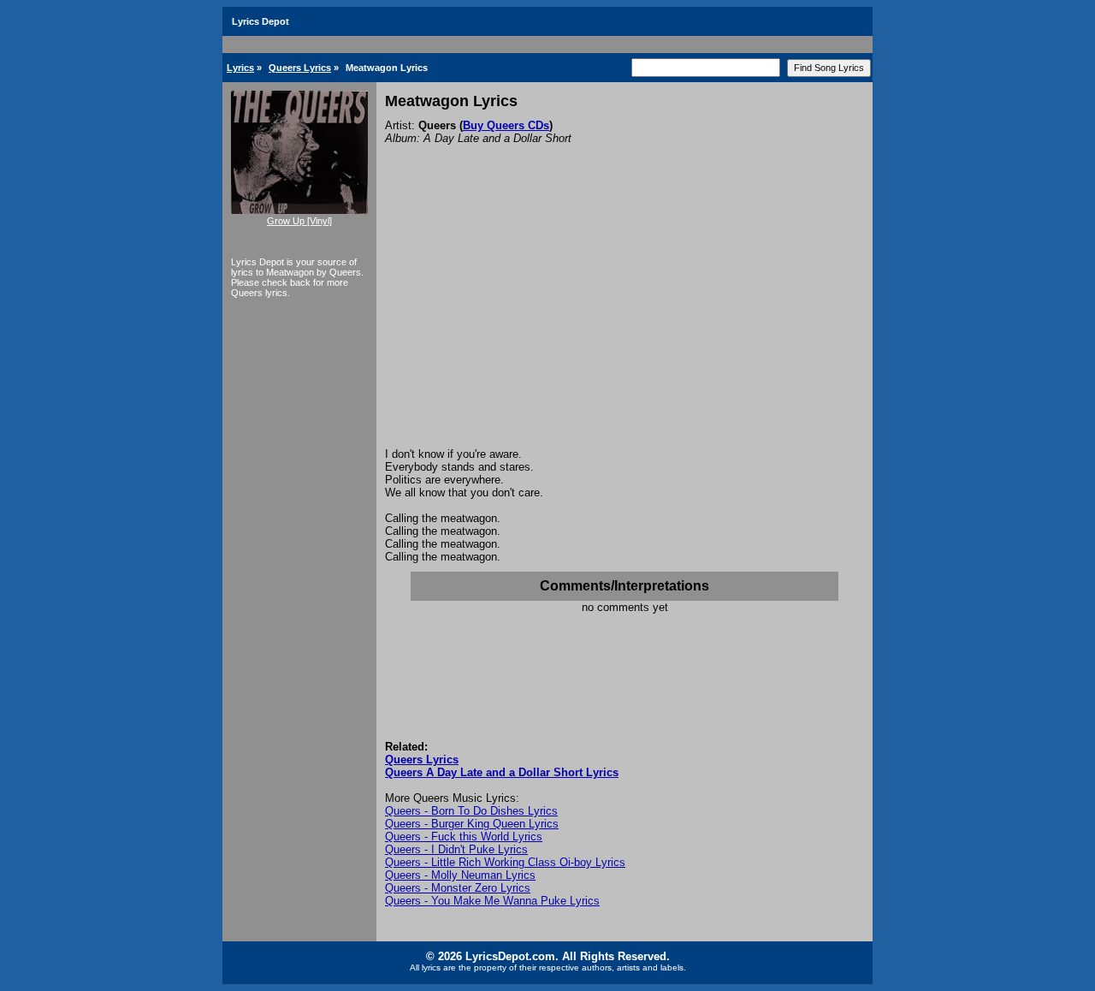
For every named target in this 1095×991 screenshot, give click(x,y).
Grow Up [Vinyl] (299, 221)
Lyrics (240, 67)
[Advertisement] (624, 319)
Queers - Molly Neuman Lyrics (460, 875)
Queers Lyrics (300, 67)
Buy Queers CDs (506, 125)
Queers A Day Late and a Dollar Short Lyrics (502, 772)
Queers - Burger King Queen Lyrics (472, 823)
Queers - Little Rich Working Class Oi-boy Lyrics (505, 862)
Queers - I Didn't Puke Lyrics (456, 849)
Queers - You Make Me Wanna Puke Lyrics (492, 900)
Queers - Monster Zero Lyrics (457, 887)
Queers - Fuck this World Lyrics (463, 836)
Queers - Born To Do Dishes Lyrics (471, 810)
